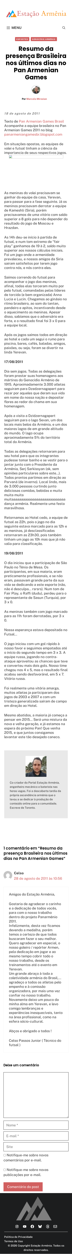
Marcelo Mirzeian (36, 98)
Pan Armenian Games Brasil (41, 121)
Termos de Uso (13, 1241)
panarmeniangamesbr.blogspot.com (33, 134)
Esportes (22, 39)
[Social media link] (17, 1226)
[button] (64, 27)
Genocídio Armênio (44, 39)
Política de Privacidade (18, 1236)
